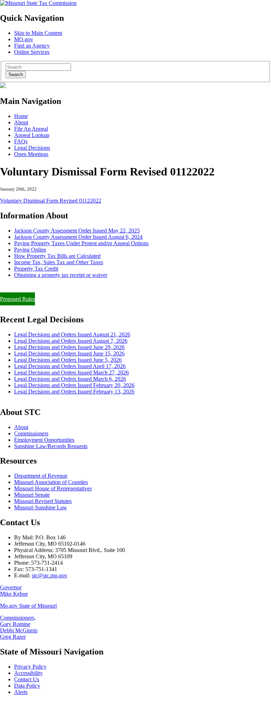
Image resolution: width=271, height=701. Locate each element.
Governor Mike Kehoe (14, 590)
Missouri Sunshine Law (40, 507)
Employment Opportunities (44, 440)
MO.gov (23, 39)
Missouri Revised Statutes (43, 501)
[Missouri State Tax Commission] (38, 3)
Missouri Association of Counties (51, 482)
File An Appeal (31, 129)
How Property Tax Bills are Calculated (57, 256)
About (21, 122)
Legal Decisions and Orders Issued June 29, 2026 (69, 347)
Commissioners (31, 433)
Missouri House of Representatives (53, 488)
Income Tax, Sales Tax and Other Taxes (58, 262)
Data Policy (27, 686)
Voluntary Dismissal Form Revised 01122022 (50, 201)
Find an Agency (32, 46)
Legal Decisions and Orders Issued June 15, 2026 (69, 353)
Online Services (31, 52)
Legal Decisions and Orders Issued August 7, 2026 (70, 341)
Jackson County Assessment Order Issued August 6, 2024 (78, 237)
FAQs (21, 141)
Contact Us (26, 679)
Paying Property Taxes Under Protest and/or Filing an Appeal (68, 287)
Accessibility (28, 673)
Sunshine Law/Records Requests (51, 446)
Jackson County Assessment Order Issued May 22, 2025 (77, 231)
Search (15, 74)
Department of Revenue (40, 476)
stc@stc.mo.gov (49, 575)
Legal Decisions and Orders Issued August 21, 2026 (72, 334)
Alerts (21, 692)
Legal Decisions (32, 148)
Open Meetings (31, 154)
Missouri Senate (32, 495)
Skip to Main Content (38, 33)
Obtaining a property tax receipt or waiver (60, 275)
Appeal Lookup (31, 135)
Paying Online (30, 250)
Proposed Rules (17, 299)
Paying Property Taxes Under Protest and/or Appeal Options (81, 243)
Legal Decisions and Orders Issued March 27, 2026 (71, 373)
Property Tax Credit (36, 269)
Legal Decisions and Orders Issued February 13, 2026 (74, 392)
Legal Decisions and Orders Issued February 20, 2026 (74, 385)
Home (21, 116)
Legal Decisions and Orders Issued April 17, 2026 (70, 366)
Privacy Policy (30, 667)
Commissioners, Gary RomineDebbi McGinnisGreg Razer (18, 627)
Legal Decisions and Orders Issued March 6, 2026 (70, 379)
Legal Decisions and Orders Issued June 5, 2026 (68, 360)
